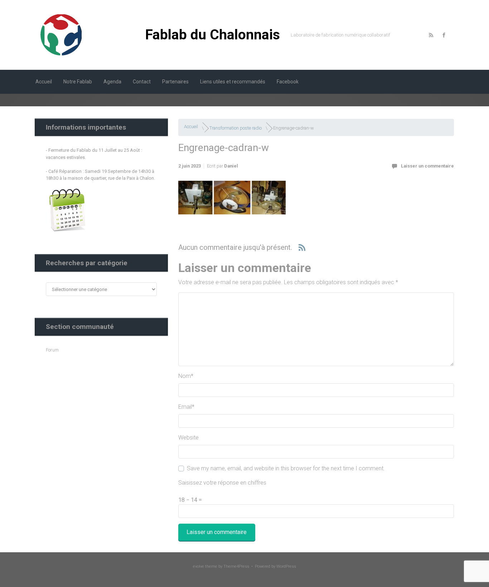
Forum (52, 350)
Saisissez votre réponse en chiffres (222, 482)
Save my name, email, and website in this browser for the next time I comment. (286, 468)
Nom (185, 376)
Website (188, 437)
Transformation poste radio (235, 128)
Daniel (231, 166)
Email (186, 406)
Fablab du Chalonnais (212, 34)
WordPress (286, 566)
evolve (198, 566)
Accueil (191, 126)
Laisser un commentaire (427, 166)
